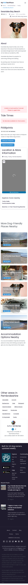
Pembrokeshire (11, 5)
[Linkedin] (13, 429)
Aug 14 (12, 499)
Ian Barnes (17, 426)
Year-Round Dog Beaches (17, 207)
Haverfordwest (6, 407)
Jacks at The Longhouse (12, 272)
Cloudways (21, 550)
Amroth (14, 400)
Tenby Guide (5, 201)
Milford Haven (18, 407)
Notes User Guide (14, 478)
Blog (20, 530)
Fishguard (21, 403)
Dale (13, 403)
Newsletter (23, 472)
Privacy (11, 534)
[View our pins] (22, 541)
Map (13, 466)
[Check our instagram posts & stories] (10, 541)
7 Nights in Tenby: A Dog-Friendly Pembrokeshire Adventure (15, 507)
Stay (13, 461)
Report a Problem (7, 145)
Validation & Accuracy (14, 537)
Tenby (19, 5)
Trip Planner (23, 463)
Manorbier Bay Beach (11, 239)
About (3, 43)
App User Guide (14, 474)
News (21, 470)
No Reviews (12, 131)
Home (4, 5)
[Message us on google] (19, 541)
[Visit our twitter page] (7, 541)
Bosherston (5, 403)
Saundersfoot (6, 414)
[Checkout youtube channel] (16, 541)
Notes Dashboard (23, 460)
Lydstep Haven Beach (11, 322)
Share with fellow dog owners (19, 16)
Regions (14, 464)
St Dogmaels (6, 417)
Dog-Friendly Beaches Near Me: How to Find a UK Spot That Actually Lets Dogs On (17, 488)
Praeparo (19, 548)
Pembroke (14, 410)
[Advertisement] (14, 88)
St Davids (16, 414)
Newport (4, 410)
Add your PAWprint (8, 141)
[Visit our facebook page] (4, 541)
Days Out (14, 457)
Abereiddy (5, 400)
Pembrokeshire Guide (8, 203)
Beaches (4, 207)
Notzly (10, 550)
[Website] (15, 429)
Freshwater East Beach (11, 256)
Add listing (22, 467)
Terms (17, 534)
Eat (13, 459)
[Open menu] (25, 2)
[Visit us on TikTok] (13, 541)
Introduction (23, 457)
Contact (14, 530)
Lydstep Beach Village (11, 306)
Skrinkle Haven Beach (11, 289)
